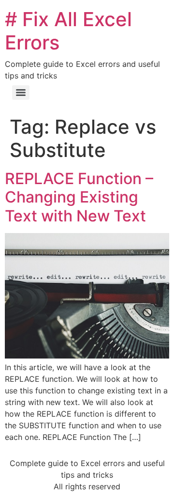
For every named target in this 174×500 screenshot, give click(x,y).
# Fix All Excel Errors (68, 30)
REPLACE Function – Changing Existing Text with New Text (79, 197)
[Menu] (20, 92)
